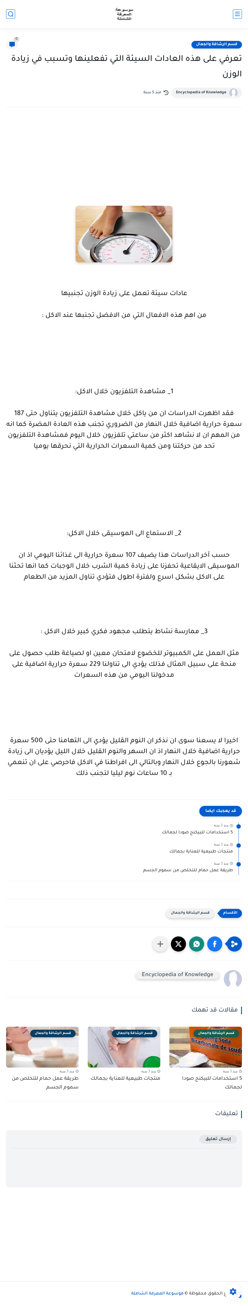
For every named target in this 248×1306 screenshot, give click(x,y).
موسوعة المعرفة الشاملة (157, 1293)
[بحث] (10, 14)
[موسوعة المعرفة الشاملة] (124, 14)
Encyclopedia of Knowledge (201, 93)
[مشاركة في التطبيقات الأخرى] (160, 944)
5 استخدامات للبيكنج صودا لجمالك (197, 832)
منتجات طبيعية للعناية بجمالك (201, 851)
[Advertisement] (124, 164)
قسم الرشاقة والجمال (216, 44)
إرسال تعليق (218, 1139)
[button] (214, 944)
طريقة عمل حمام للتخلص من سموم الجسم (188, 870)
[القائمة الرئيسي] (237, 14)
